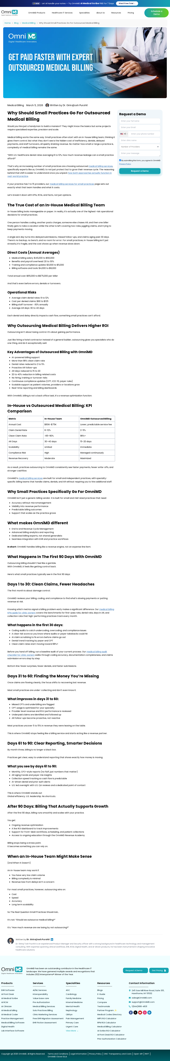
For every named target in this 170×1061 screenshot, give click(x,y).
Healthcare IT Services (62, 12)
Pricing (131, 12)
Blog (16, 23)
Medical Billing (28, 23)
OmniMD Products (36, 12)
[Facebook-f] (131, 1013)
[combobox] (123, 134)
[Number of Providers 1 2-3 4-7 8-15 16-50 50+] (139, 147)
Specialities (84, 12)
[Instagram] (145, 1013)
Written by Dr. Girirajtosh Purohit (69, 105)
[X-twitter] (135, 1013)
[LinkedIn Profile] (52, 939)
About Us (100, 12)
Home (8, 23)
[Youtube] (140, 1013)
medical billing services (101, 166)
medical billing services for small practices (72, 184)
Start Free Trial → (127, 3)
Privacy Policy (125, 164)
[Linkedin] (149, 1013)
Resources (116, 12)
